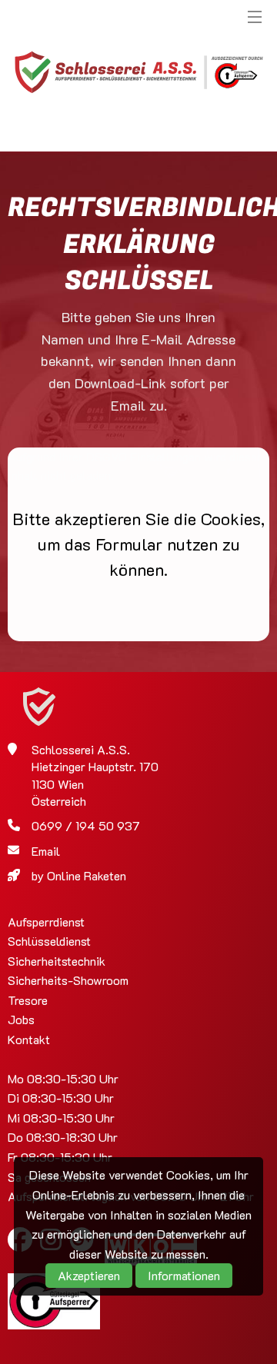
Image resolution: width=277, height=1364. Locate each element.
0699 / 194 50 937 (86, 825)
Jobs (21, 1019)
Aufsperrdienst (46, 921)
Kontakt (29, 1039)
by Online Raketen (79, 875)
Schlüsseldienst (49, 941)
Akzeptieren (89, 1275)
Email (46, 851)
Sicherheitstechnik (56, 961)
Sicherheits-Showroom (68, 980)
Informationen (184, 1275)
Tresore (28, 1000)
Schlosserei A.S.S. (138, 73)
